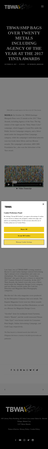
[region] (24, 224)
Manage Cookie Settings (24, 242)
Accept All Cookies (24, 235)
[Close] (43, 204)
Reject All (24, 229)
